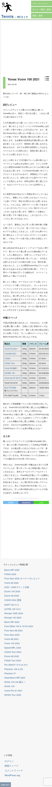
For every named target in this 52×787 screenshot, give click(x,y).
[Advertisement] (26, 47)
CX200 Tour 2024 (12, 651)
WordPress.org (12, 775)
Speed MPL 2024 (12, 647)
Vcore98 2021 (10, 353)
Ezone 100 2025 (12, 591)
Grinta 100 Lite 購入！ (15, 681)
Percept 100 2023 (12, 617)
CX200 (7, 358)
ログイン (9, 761)
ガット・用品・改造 (41, 9)
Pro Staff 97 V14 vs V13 (15, 664)
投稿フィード (11, 765)
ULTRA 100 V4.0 (12, 609)
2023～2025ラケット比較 (16, 587)
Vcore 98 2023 (11, 638)
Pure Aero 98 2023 (13, 630)
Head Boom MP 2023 (14, 677)
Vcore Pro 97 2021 (13, 690)
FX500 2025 (10, 574)
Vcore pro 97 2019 (12, 377)
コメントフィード (14, 770)
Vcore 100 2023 (12, 643)
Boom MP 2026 (11, 569)
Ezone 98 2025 (11, 595)
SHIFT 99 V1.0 (11, 604)
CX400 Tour (9, 363)
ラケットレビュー (40, 3)
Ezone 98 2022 (11, 656)
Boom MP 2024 (11, 621)
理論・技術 (37, 15)
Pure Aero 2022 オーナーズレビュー (22, 578)
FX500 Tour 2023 (12, 660)
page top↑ (5, 784)
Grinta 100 (9, 686)
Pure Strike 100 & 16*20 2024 (18, 626)
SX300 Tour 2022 (12, 694)
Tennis (7, 16)
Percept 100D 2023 (13, 613)
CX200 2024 (12, 599)
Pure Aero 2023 (12, 634)
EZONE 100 (9, 373)
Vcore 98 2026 (11, 582)
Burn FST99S (10, 387)
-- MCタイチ (21, 17)
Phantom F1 (10, 673)
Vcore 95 (8, 368)
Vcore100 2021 (11, 348)
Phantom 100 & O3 (13, 669)
